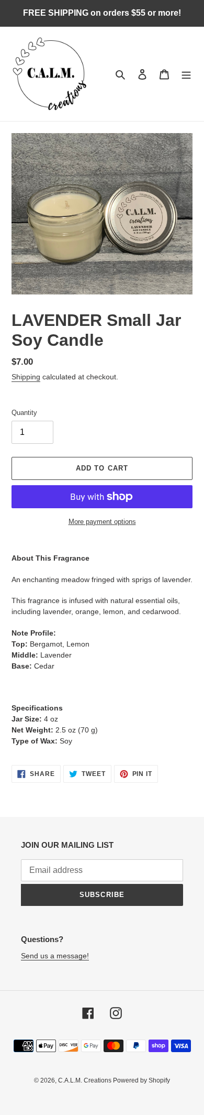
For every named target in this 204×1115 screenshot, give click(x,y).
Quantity (24, 413)
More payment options (102, 522)
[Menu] (186, 74)
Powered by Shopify (141, 1080)
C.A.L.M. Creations (85, 1080)
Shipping (26, 377)
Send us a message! (55, 956)
